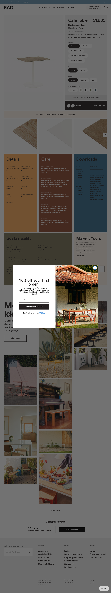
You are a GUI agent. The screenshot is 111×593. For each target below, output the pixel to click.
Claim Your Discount (34, 306)
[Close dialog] (95, 268)
